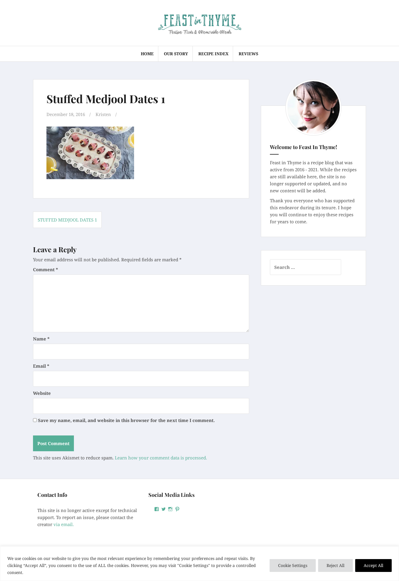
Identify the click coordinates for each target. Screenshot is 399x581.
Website (42, 393)
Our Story (176, 53)
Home (147, 53)
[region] (199, 563)
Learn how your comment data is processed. (161, 458)
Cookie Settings (292, 565)
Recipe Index (213, 53)
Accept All (373, 565)
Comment (45, 269)
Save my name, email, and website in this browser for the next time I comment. (126, 420)
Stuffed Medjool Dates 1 (67, 220)
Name (41, 339)
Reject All (335, 565)
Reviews (248, 53)
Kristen (103, 114)
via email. (63, 524)
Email (41, 366)
